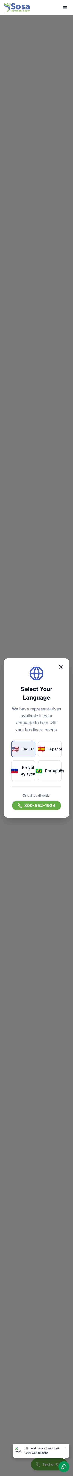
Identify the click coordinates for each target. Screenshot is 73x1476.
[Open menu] (65, 7)
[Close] (61, 667)
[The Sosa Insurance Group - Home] (17, 7)
